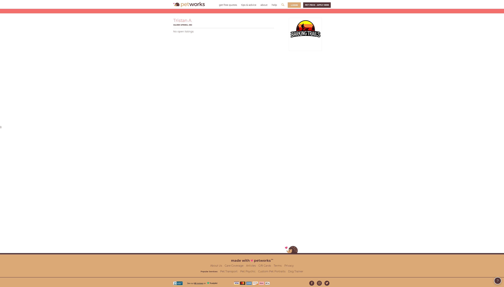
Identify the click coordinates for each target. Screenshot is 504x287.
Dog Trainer (295, 271)
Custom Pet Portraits (271, 271)
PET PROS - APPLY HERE (317, 5)
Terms (278, 265)
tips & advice (248, 5)
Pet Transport (229, 271)
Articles (251, 265)
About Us (216, 265)
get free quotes (228, 5)
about (264, 5)
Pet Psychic (248, 271)
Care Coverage (234, 265)
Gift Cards (264, 265)
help (274, 5)
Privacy (289, 265)
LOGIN (294, 5)
